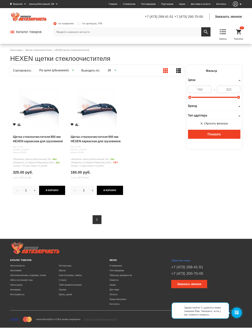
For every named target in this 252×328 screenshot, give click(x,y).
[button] (56, 70)
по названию (66, 23)
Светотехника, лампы (70, 275)
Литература (65, 265)
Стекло (62, 280)
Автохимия (16, 270)
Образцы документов (121, 275)
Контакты (221, 4)
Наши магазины (118, 299)
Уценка (62, 289)
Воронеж (18, 4)
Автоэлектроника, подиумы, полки (28, 275)
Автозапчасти (17, 265)
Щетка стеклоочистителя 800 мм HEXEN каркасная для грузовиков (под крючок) (38, 139)
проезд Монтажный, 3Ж (41, 4)
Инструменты (17, 294)
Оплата (114, 294)
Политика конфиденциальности (100, 319)
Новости (114, 280)
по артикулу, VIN (92, 23)
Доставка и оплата (200, 4)
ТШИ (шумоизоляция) (70, 285)
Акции (182, 4)
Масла (62, 270)
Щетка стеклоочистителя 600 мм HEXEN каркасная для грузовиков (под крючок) (96, 139)
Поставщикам (148, 4)
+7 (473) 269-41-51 (159, 16)
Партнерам (167, 4)
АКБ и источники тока (21, 280)
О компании (129, 4)
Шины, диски (65, 294)
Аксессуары (16, 285)
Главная (113, 4)
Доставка (114, 289)
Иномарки (15, 289)
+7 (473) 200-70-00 (188, 16)
